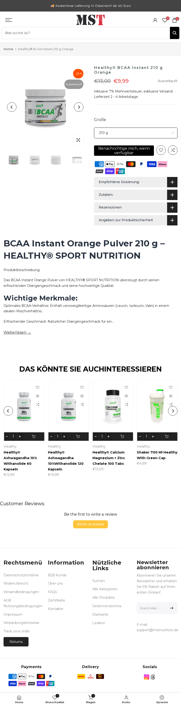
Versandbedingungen (21, 592)
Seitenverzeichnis (106, 606)
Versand (166, 91)
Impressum (13, 614)
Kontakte (55, 609)
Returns (16, 642)
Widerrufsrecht (16, 583)
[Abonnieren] (170, 608)
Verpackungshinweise (21, 623)
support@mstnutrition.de (157, 630)
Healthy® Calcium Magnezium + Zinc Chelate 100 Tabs (108, 458)
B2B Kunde (57, 575)
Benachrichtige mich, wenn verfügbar (124, 150)
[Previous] (11, 107)
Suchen (98, 581)
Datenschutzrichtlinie (21, 575)
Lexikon (98, 623)
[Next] (78, 107)
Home (8, 49)
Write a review (90, 524)
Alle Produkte (103, 597)
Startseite (100, 614)
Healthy (10, 446)
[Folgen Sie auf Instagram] (146, 677)
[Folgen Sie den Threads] (153, 677)
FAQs (52, 592)
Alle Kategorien (105, 589)
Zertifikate (56, 600)
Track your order (17, 631)
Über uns (55, 583)
